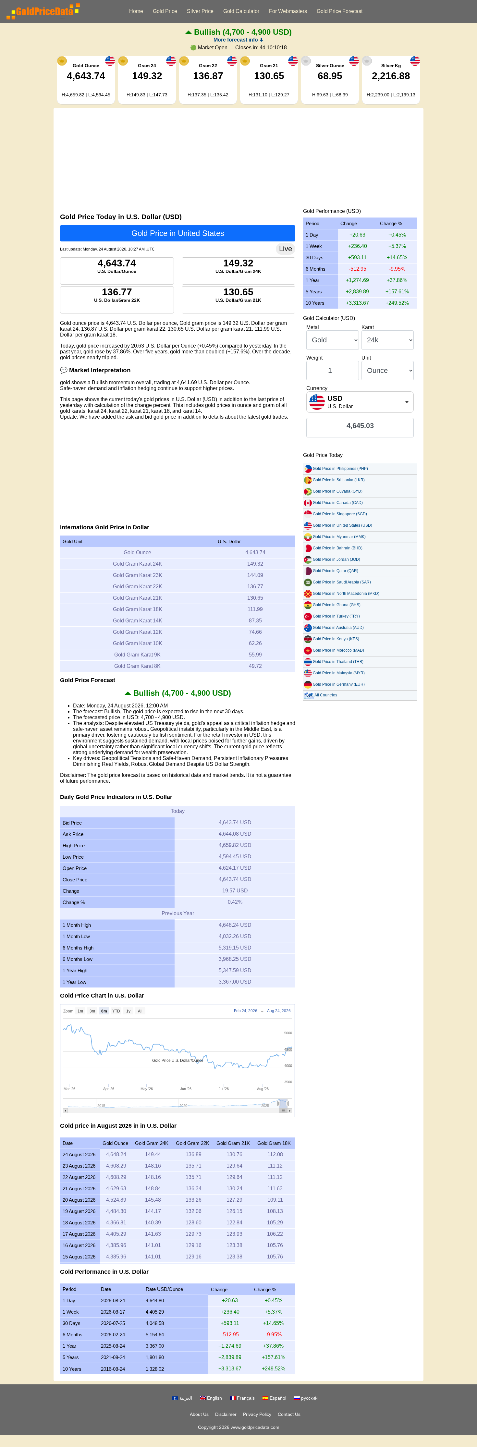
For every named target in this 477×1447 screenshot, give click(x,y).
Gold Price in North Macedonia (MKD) (346, 593)
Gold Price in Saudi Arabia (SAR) (342, 582)
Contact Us (289, 1414)
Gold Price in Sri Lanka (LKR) (339, 480)
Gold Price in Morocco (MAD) (338, 650)
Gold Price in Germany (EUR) (339, 684)
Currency (316, 388)
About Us (199, 1414)
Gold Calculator (241, 11)
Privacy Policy (257, 1414)
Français (245, 1398)
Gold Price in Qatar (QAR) (335, 571)
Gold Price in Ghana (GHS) (337, 605)
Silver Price (200, 11)
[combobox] (360, 402)
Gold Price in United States (177, 233)
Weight (314, 358)
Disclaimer (226, 1414)
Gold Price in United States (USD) (342, 525)
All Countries (325, 695)
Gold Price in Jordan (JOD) (336, 559)
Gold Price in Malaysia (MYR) (339, 673)
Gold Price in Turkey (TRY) (336, 616)
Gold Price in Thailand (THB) (338, 661)
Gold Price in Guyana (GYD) (337, 491)
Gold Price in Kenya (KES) (336, 639)
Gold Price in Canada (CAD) (338, 502)
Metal (312, 327)
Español (277, 1398)
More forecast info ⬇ (238, 40)
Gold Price (165, 11)
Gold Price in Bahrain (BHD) (337, 548)
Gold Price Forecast (339, 11)
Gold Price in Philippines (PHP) (340, 468)
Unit (366, 358)
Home (136, 11)
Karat (367, 327)
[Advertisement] (238, 159)
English (214, 1398)
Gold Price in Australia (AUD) (338, 627)
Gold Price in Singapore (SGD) (340, 514)
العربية (185, 1398)
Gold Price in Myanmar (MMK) (339, 536)
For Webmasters (288, 11)
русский (309, 1398)
